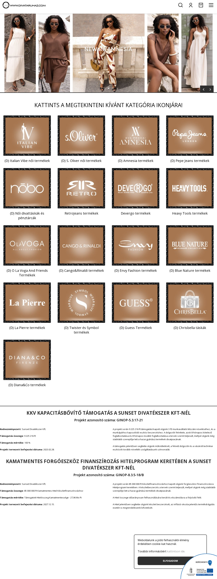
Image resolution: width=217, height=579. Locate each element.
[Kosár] (201, 5)
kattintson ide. (176, 551)
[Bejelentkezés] (190, 5)
